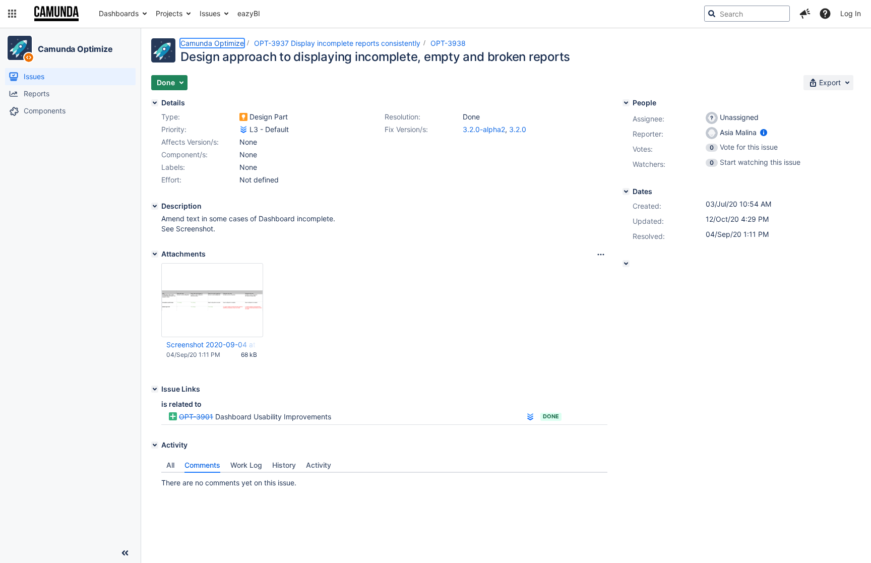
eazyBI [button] (248, 13)
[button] (12, 14)
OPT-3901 (196, 416)
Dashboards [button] (119, 13)
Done (551, 416)
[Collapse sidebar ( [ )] (125, 552)
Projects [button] (169, 13)
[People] (626, 102)
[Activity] (154, 445)
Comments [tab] (202, 465)
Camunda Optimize (75, 49)
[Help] (825, 14)
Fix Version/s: (406, 129)
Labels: (173, 167)
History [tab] (284, 465)
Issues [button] (210, 13)
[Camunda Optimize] (20, 48)
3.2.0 (517, 129)
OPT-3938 (448, 43)
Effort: (171, 179)
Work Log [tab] (246, 465)
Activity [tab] (318, 465)
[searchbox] (747, 14)
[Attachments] (154, 254)
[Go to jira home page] (56, 14)
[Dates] (626, 191)
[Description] (154, 206)
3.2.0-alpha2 (484, 129)
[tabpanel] (384, 480)
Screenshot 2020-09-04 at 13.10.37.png (211, 344)
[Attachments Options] (600, 254)
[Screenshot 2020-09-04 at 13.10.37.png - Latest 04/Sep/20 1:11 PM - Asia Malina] (212, 300)
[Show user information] (764, 132)
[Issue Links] (154, 389)
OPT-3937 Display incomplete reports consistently (337, 43)
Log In (850, 13)
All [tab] (170, 465)
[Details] (154, 102)
